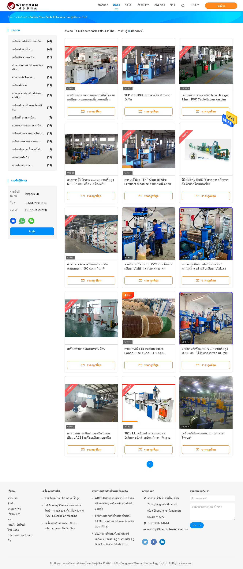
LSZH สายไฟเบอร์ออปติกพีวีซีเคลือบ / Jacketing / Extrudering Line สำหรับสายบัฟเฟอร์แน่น (114, 539)
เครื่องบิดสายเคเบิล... (32, 57)
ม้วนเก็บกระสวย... (32, 165)
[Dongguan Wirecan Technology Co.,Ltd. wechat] (31, 221)
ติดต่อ (32, 231)
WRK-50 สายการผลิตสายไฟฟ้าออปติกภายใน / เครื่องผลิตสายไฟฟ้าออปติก (114, 503)
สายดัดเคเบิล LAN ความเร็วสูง (62, 498)
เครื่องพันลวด (32, 85)
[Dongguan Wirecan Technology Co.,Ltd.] (22, 5)
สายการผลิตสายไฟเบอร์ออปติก (110, 491)
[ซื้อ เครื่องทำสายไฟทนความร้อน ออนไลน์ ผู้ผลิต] (91, 318)
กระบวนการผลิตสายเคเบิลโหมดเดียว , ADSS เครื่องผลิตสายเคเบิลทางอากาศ (89, 438)
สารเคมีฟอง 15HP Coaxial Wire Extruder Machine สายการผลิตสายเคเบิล (147, 184)
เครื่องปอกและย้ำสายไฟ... (32, 149)
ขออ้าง (221, 5)
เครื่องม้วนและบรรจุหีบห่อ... (32, 133)
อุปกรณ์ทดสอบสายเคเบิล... (32, 125)
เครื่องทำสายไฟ (51, 491)
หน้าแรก (12, 498)
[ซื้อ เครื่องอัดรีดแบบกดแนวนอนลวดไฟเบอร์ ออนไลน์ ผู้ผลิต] (206, 402)
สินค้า (11, 503)
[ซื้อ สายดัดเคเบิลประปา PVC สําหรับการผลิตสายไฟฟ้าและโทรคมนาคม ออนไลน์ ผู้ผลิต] (148, 233)
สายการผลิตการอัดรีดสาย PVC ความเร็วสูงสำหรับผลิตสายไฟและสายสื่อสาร (204, 268)
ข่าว (10, 519)
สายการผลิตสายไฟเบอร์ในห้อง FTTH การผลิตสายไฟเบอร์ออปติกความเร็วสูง (114, 521)
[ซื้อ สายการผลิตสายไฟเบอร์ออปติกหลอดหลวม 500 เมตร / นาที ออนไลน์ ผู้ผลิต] (91, 233)
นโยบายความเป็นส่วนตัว (20, 538)
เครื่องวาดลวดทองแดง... (32, 141)
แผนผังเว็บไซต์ (16, 524)
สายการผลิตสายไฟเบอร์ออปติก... (32, 67)
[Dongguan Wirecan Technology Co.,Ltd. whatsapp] (22, 221)
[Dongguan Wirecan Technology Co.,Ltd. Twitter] (145, 542)
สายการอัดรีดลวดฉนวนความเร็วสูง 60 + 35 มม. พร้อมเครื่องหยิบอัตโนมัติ (90, 184)
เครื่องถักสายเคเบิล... (32, 117)
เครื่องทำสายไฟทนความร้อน (86, 349)
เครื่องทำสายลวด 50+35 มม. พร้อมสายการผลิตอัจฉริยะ (61, 526)
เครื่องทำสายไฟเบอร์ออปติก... (32, 107)
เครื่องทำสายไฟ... (32, 49)
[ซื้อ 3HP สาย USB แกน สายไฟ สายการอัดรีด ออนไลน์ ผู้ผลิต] (148, 64)
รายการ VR (14, 508)
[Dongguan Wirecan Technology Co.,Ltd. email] (13, 221)
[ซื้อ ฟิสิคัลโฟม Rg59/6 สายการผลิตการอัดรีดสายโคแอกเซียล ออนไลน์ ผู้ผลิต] (206, 149)
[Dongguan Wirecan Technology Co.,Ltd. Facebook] (154, 542)
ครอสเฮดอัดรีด (32, 157)
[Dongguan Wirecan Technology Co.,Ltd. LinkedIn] (162, 542)
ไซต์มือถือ (13, 529)
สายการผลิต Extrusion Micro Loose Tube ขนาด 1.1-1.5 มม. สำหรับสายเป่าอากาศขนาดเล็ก (144, 353)
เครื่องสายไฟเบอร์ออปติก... (32, 41)
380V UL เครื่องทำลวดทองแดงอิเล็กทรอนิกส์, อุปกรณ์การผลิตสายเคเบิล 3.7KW (147, 438)
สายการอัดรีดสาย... (32, 77)
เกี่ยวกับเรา (14, 514)
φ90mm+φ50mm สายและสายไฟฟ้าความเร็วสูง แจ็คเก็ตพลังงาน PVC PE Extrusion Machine (64, 510)
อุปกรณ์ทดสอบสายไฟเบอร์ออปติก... (32, 95)
